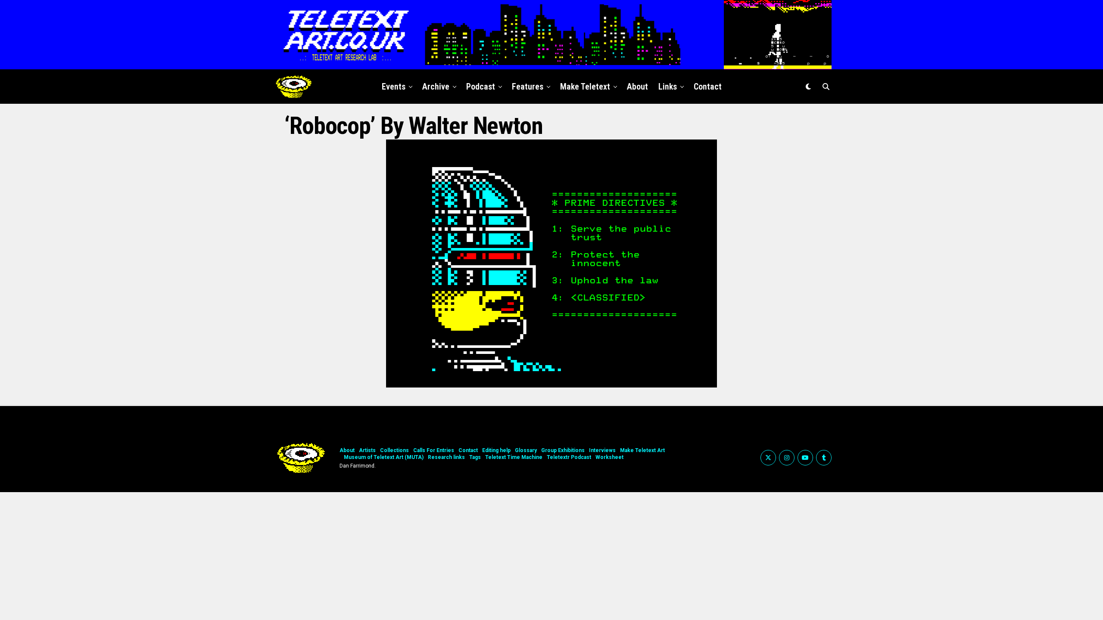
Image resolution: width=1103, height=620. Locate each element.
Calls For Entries (433, 450)
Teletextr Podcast (569, 457)
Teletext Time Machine (513, 457)
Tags (475, 457)
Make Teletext (585, 86)
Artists (367, 450)
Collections (394, 450)
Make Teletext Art (642, 450)
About (637, 86)
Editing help (496, 450)
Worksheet (609, 457)
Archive (435, 86)
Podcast (480, 86)
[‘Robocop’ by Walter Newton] (551, 385)
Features (527, 86)
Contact (708, 86)
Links (667, 86)
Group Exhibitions (563, 450)
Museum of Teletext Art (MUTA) (384, 457)
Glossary (526, 450)
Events (393, 86)
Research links (446, 457)
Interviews (602, 450)
